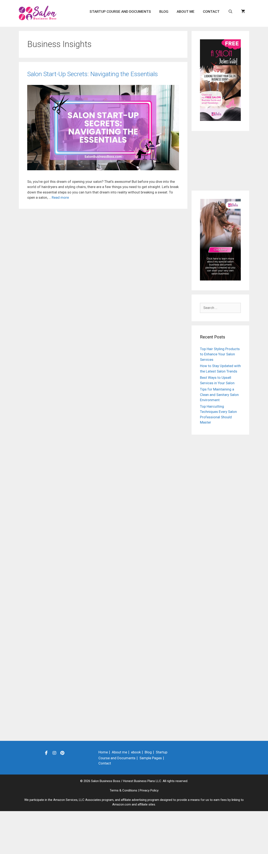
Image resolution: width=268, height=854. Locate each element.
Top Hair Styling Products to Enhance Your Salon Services (220, 354)
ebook (136, 752)
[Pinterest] (62, 753)
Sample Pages (150, 758)
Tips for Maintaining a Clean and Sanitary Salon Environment (219, 394)
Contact (211, 11)
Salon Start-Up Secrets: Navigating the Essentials (92, 74)
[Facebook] (46, 753)
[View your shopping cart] (243, 11)
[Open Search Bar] (230, 11)
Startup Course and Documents (120, 11)
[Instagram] (54, 753)
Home (103, 752)
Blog (163, 11)
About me (186, 11)
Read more (60, 197)
